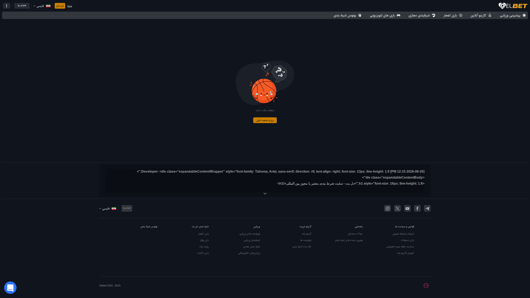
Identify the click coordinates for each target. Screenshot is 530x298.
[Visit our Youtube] (407, 208)
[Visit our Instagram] (387, 208)
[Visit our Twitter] (397, 208)
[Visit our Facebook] (417, 208)
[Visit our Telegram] (427, 208)
